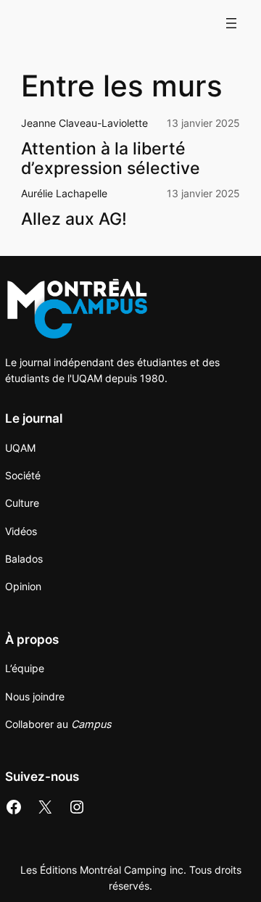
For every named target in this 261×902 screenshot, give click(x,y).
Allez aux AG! (74, 218)
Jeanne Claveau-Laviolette (84, 123)
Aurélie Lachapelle (64, 193)
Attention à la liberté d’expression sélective (112, 158)
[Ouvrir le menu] (231, 23)
